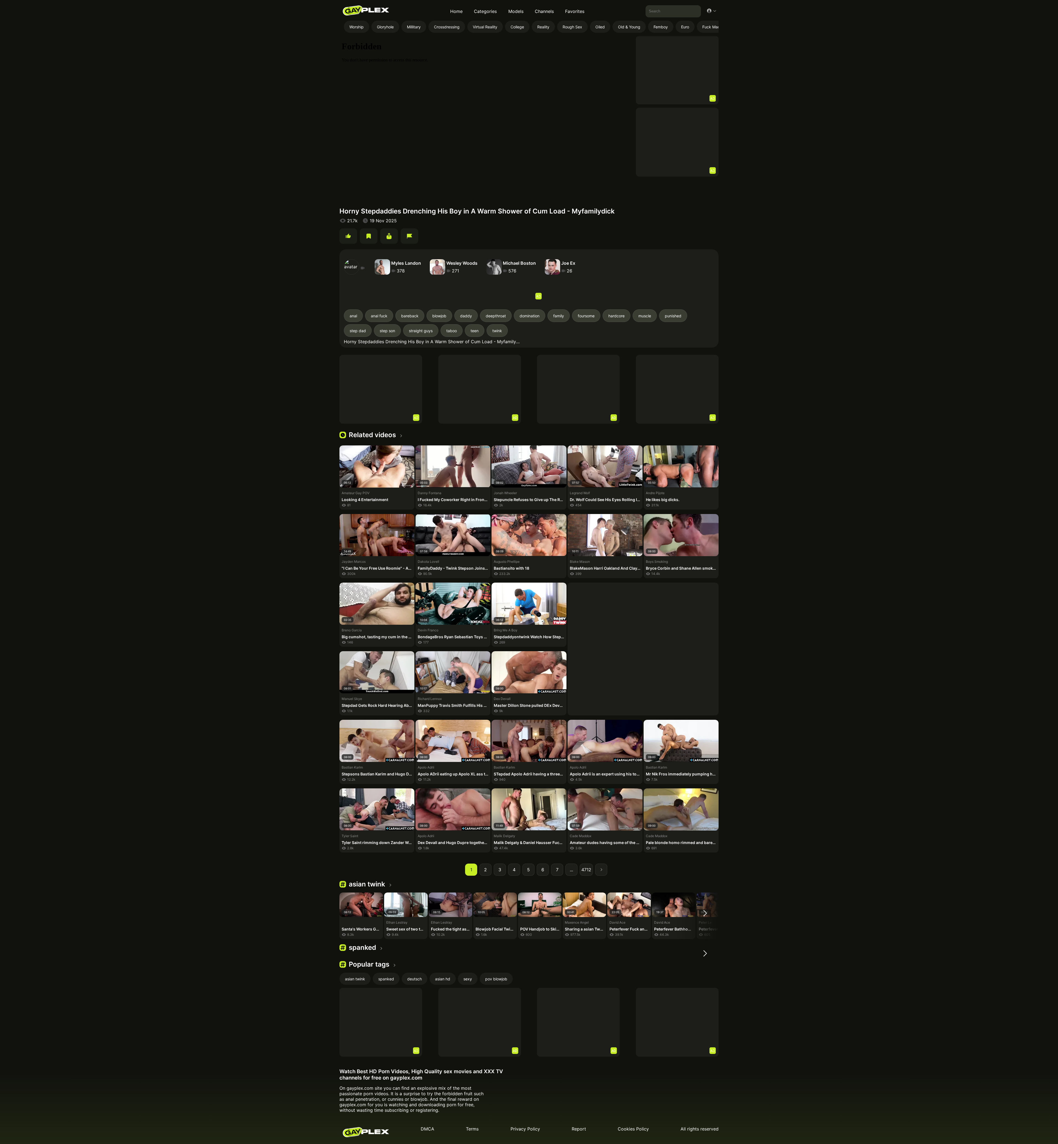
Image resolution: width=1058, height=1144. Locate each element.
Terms (472, 1129)
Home (456, 11)
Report (579, 1129)
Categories (485, 11)
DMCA (427, 1129)
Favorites (574, 11)
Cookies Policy (633, 1129)
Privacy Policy (525, 1129)
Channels (544, 11)
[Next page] (601, 870)
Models (515, 11)
